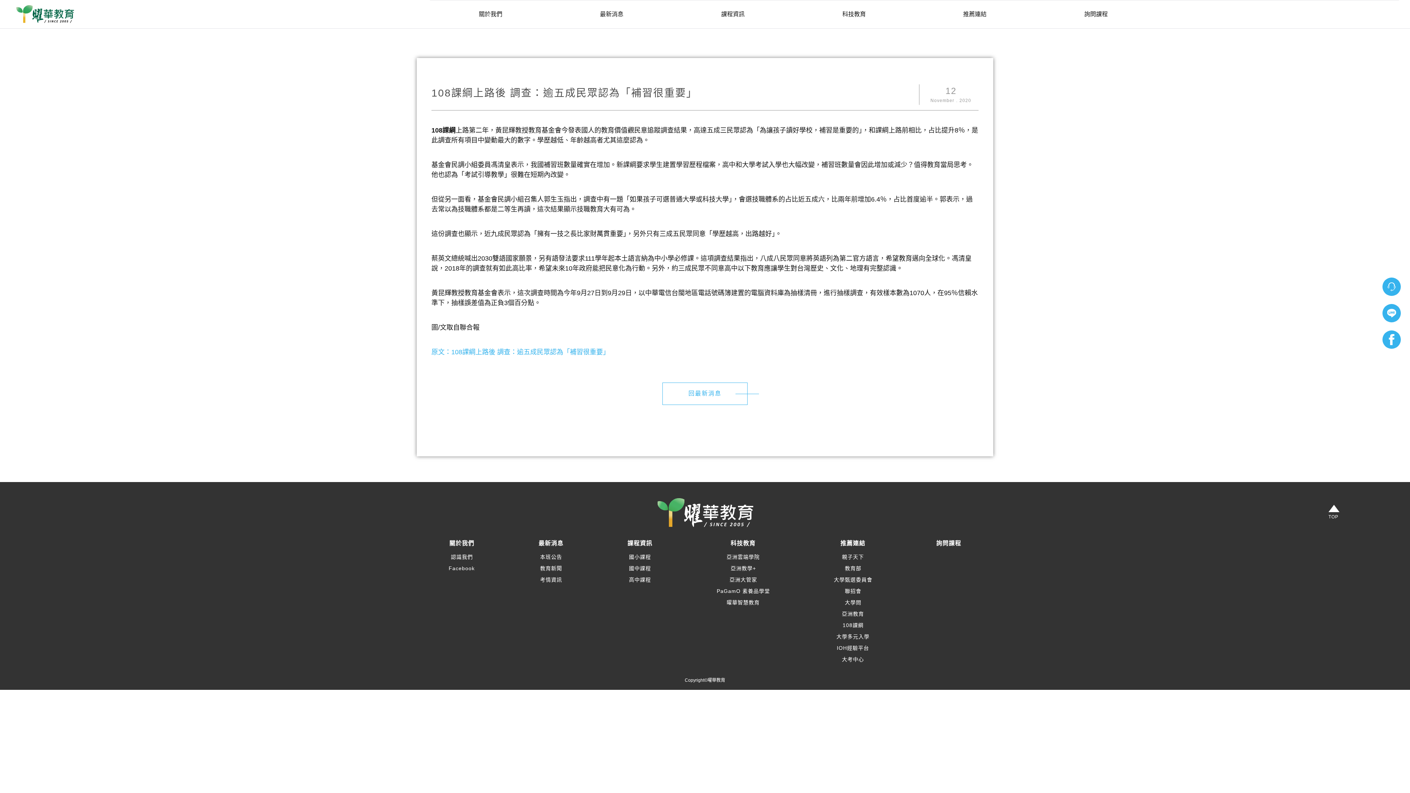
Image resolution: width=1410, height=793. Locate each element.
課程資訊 (733, 14)
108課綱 (853, 625)
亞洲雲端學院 (743, 557)
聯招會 (853, 591)
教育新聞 (551, 568)
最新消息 (611, 14)
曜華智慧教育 (743, 602)
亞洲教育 (853, 614)
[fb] (1391, 339)
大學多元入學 (853, 637)
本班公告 (551, 557)
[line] (1391, 313)
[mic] (1391, 287)
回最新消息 (705, 393)
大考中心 (853, 659)
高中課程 (640, 580)
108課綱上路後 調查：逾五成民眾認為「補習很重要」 (530, 352)
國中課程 (640, 568)
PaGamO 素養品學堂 (743, 591)
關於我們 (490, 14)
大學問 (853, 602)
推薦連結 (975, 14)
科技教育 (854, 14)
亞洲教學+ (743, 568)
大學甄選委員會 (853, 580)
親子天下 (853, 557)
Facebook (462, 568)
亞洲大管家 (743, 580)
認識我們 (462, 557)
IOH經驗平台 (853, 648)
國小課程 (640, 557)
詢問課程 (1096, 14)
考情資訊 (551, 580)
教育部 (853, 568)
